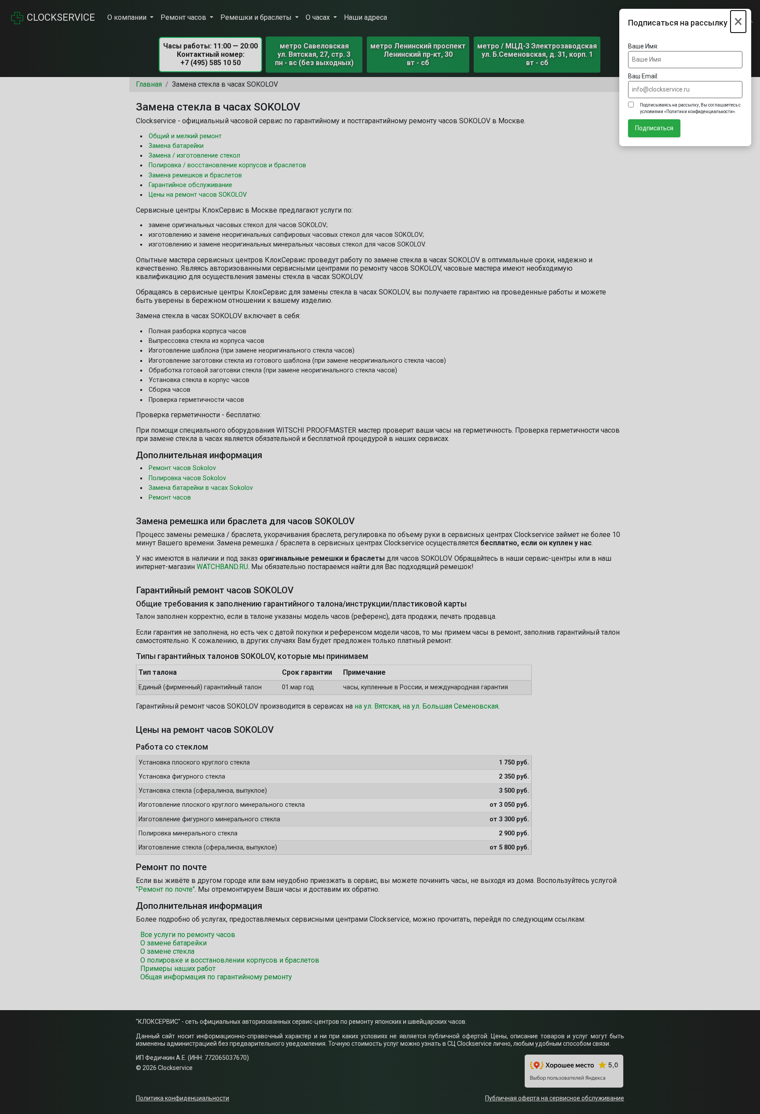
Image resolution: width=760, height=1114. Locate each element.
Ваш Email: (643, 76)
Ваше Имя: (643, 46)
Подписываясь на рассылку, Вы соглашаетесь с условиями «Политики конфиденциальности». (690, 108)
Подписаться (654, 128)
